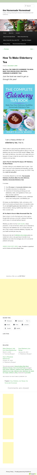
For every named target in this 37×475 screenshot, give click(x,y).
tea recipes (6, 372)
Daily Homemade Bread (9, 36)
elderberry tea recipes (21, 235)
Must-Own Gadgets (26, 40)
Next (32, 49)
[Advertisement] (18, 297)
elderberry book (20, 369)
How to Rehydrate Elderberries (8, 357)
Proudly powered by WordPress (23, 471)
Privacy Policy (6, 43)
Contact (18, 33)
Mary (16, 372)
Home (4, 33)
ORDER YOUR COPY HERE (10, 246)
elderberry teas (18, 371)
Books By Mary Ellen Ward (21, 366)
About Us (11, 33)
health (32, 371)
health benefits (21, 224)
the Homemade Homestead (16, 10)
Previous (6, 49)
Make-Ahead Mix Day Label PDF (11, 40)
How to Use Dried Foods (19, 368)
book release (6, 369)
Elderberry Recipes (8, 368)
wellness (11, 372)
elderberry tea (28, 369)
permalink (28, 372)
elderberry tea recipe (8, 371)
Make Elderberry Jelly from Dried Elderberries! (9, 349)
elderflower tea (26, 371)
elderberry (12, 369)
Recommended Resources (19, 43)
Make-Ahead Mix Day (23, 36)
